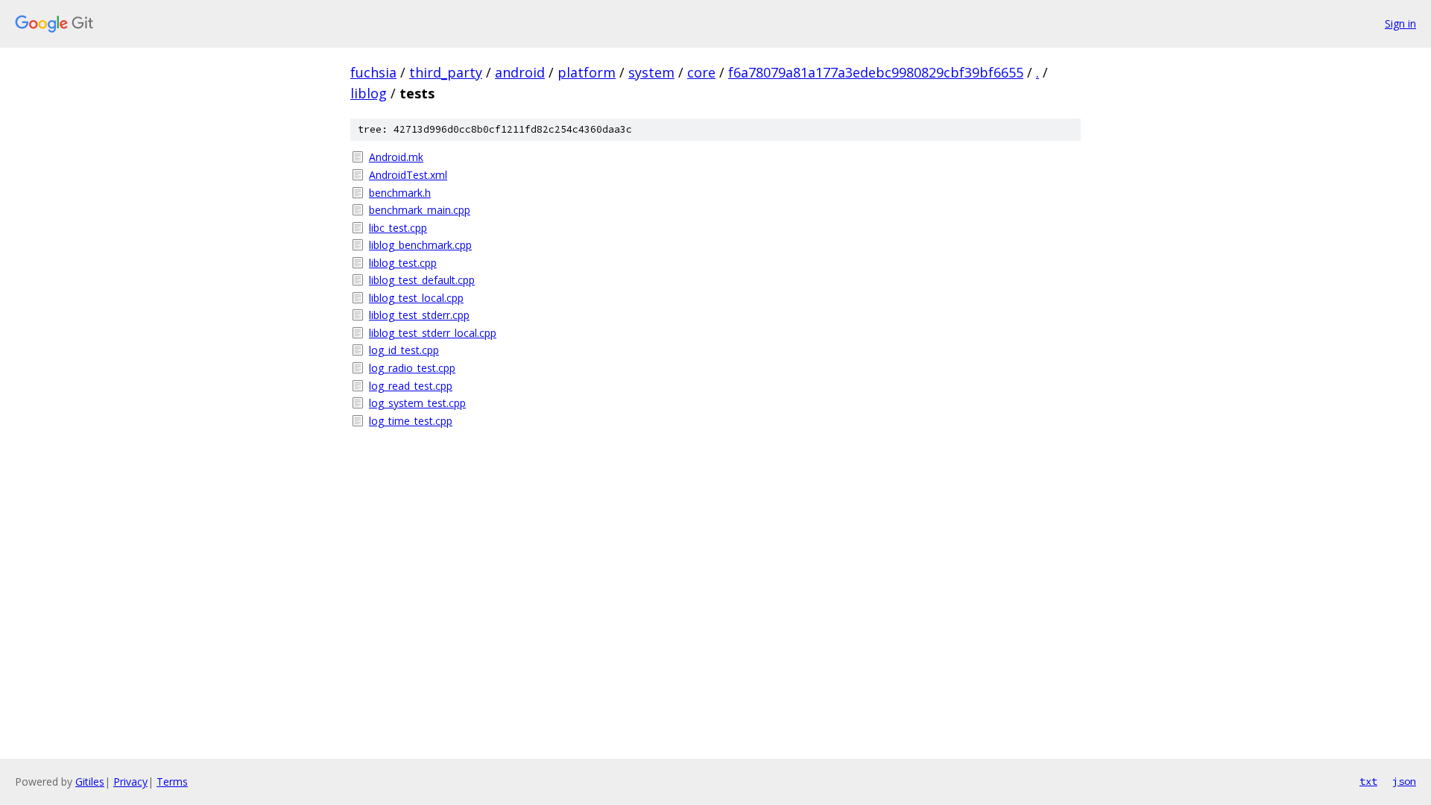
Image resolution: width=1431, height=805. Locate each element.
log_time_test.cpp (410, 421)
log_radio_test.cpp (412, 368)
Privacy (130, 781)
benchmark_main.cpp (419, 210)
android (520, 72)
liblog (368, 93)
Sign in (1400, 23)
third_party (445, 72)
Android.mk (396, 157)
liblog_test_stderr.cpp (419, 315)
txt (1368, 781)
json (1404, 781)
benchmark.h (400, 193)
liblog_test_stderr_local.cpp (432, 333)
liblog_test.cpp (403, 263)
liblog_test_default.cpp (422, 280)
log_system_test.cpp (417, 403)
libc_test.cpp (398, 228)
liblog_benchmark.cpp (420, 245)
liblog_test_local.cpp (416, 298)
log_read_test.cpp (410, 386)
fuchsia (373, 72)
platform (586, 72)
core (701, 72)
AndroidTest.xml (408, 175)
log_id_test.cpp (404, 350)
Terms (172, 781)
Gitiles (89, 781)
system (651, 72)
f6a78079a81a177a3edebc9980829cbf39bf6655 (875, 72)
